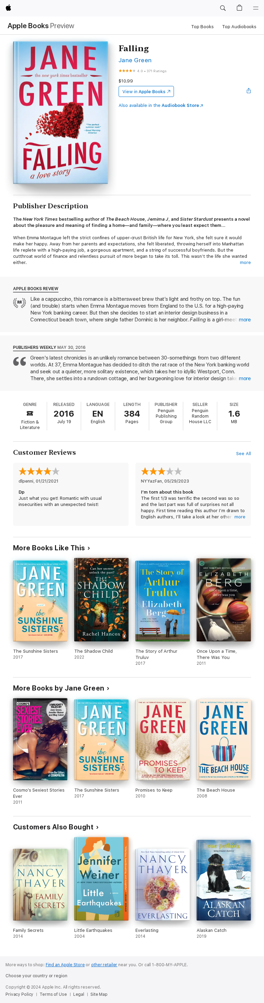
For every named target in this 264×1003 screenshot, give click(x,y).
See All (243, 453)
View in (143, 91)
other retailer (104, 964)
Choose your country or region (36, 975)
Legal (78, 994)
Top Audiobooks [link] (239, 26)
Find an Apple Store (65, 964)
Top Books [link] (202, 26)
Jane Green (135, 60)
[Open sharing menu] (248, 91)
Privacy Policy (19, 994)
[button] (222, 8)
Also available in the (159, 105)
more (245, 262)
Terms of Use (53, 994)
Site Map (99, 994)
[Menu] (256, 8)
